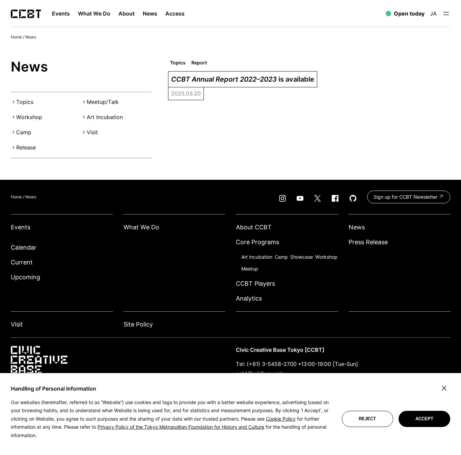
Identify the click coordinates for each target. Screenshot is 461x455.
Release (26, 147)
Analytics (249, 298)
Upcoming (25, 277)
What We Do (141, 227)
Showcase (301, 257)
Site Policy (138, 324)
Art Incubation (105, 117)
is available (242, 79)
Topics (24, 101)
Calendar (23, 247)
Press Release (368, 242)
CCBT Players (255, 283)
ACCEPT (424, 418)
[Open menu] (446, 13)
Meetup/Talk (103, 101)
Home (16, 36)
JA (433, 13)
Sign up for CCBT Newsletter (406, 197)
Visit (92, 132)
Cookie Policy (281, 419)
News (30, 36)
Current (22, 262)
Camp (23, 132)
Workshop (29, 117)
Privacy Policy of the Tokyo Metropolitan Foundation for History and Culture (181, 427)
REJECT (367, 418)
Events (20, 227)
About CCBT (254, 227)
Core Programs (257, 242)
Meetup (249, 269)
